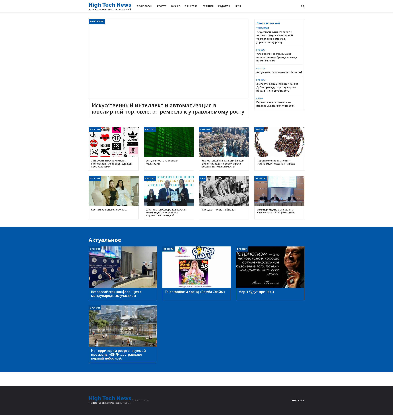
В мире (259, 98)
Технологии (144, 6)
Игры (238, 6)
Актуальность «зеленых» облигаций (279, 72)
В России (260, 50)
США (202, 178)
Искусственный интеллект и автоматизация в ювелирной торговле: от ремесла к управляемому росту (274, 37)
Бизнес (175, 6)
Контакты (298, 400)
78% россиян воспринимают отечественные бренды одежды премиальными (276, 57)
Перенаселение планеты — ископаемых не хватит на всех (275, 104)
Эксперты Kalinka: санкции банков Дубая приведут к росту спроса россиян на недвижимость (277, 87)
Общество (191, 6)
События (207, 6)
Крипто (161, 6)
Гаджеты (224, 6)
